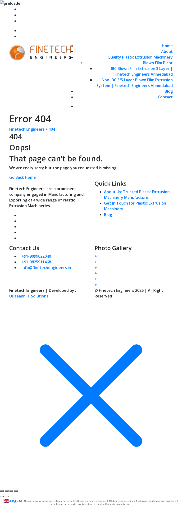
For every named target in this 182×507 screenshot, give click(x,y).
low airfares (62, 500)
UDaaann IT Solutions (28, 296)
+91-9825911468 (37, 20)
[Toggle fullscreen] (7, 491)
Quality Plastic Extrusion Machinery (140, 57)
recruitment (171, 500)
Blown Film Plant (158, 62)
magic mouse (121, 500)
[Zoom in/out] (2, 491)
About (167, 51)
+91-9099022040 (37, 15)
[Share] (11, 491)
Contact (165, 97)
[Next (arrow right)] (7, 496)
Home (167, 45)
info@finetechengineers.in (47, 9)
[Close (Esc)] (16, 491)
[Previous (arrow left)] (2, 496)
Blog (169, 91)
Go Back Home (22, 177)
